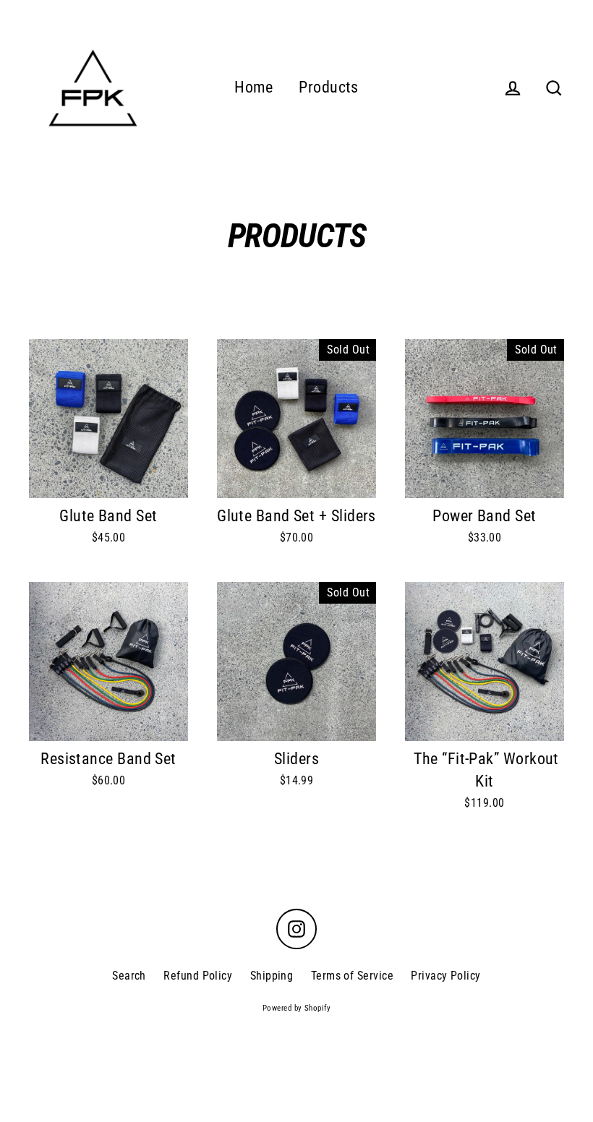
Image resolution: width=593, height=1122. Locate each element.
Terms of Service (352, 975)
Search (129, 975)
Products (329, 87)
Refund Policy (197, 975)
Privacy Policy (445, 975)
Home (253, 87)
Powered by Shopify (296, 1008)
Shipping (272, 975)
